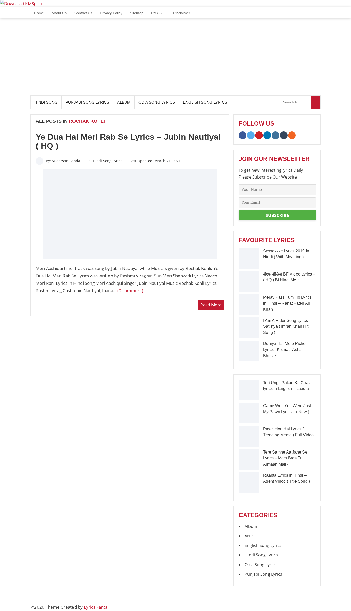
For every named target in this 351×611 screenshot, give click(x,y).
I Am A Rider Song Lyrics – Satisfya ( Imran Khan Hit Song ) (287, 326)
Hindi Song (46, 102)
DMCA (156, 13)
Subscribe (277, 215)
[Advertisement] (227, 59)
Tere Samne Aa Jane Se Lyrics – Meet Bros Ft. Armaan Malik (285, 458)
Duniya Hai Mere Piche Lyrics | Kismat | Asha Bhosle (284, 349)
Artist (250, 536)
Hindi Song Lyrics (107, 160)
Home (38, 13)
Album (124, 102)
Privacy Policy (111, 13)
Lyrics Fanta (95, 607)
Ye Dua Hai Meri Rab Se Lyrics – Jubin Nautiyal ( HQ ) (128, 141)
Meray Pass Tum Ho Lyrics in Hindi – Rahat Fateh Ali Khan (287, 303)
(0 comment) (130, 291)
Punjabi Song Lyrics (87, 102)
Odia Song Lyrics (156, 102)
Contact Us (83, 13)
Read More (210, 305)
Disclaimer (181, 13)
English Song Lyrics (205, 102)
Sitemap (136, 13)
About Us (59, 13)
